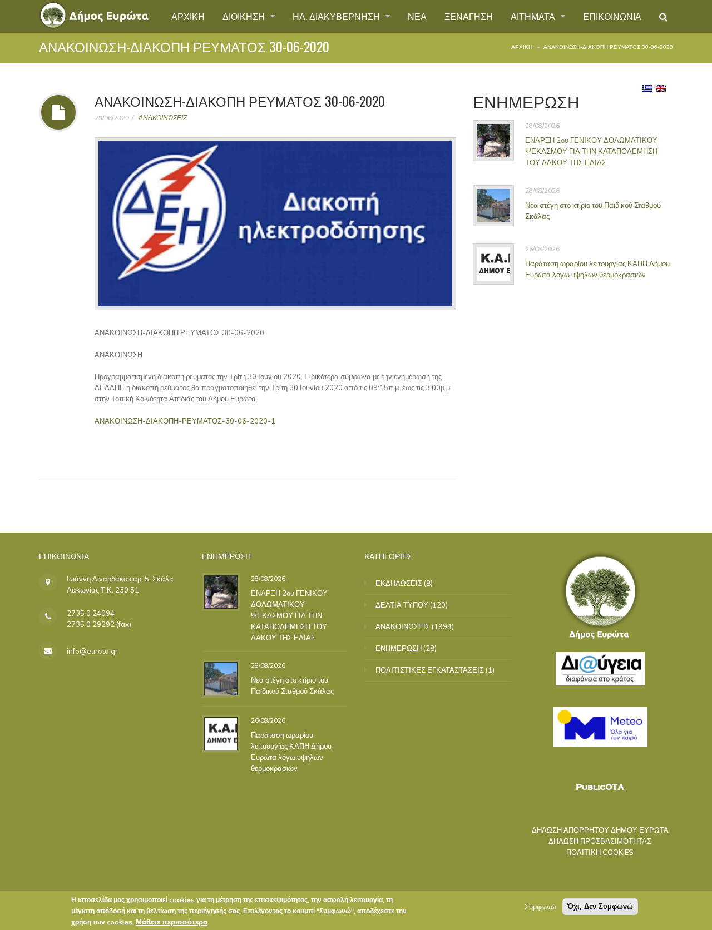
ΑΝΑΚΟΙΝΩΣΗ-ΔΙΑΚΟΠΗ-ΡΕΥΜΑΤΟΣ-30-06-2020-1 (185, 420)
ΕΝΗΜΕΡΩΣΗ (398, 648)
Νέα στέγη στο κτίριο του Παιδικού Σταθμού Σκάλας (593, 210)
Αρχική (521, 47)
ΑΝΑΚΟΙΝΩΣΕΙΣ (163, 117)
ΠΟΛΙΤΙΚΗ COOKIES (600, 852)
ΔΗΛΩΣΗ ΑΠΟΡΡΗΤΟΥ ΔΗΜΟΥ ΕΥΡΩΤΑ (600, 829)
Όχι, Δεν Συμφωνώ (600, 906)
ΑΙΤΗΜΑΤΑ (534, 16)
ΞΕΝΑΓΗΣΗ (468, 16)
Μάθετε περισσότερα (171, 921)
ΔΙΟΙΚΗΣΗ (244, 16)
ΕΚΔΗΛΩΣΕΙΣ (398, 583)
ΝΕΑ (417, 16)
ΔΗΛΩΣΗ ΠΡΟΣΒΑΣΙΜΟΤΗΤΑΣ (599, 841)
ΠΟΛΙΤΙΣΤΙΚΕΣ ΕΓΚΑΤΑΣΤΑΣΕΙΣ (429, 669)
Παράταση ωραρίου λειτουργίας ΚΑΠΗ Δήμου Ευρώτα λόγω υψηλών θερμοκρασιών (597, 268)
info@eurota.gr (92, 650)
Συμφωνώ (540, 906)
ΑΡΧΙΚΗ (188, 16)
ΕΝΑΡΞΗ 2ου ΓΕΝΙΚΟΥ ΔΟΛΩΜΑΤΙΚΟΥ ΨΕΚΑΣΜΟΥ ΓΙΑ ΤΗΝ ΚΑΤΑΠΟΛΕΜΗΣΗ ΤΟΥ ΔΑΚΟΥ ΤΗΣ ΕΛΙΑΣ (591, 151)
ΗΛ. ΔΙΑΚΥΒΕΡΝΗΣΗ (337, 16)
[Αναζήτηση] (663, 16)
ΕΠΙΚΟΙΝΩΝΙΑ (612, 16)
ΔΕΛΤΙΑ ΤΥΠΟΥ (401, 604)
